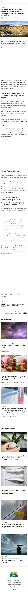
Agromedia (3, 406)
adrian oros (4, 294)
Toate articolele (17, 580)
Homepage (9, 580)
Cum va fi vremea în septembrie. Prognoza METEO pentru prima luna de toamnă (13, 560)
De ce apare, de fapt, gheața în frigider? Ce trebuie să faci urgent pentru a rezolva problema (14, 492)
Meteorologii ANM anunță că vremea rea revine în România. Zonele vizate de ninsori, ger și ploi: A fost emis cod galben (14, 410)
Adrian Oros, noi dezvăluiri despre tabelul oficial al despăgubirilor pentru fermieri (12, 312)
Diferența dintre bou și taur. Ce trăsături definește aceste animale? (16, 305)
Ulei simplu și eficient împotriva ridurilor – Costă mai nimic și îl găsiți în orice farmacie (14, 378)
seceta (11, 294)
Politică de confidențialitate (14, 582)
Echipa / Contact (14, 586)
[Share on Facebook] (10, 289)
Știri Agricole (4, 7)
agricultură (21, 251)
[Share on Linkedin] (18, 289)
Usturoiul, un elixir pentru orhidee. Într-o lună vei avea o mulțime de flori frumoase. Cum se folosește (14, 457)
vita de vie (18, 294)
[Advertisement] (14, 64)
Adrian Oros (4, 208)
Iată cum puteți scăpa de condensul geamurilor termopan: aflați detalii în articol (13, 526)
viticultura (4, 296)
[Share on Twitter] (13, 289)
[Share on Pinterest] (15, 289)
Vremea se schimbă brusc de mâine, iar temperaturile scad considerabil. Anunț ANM (14, 345)
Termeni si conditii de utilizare (14, 584)
